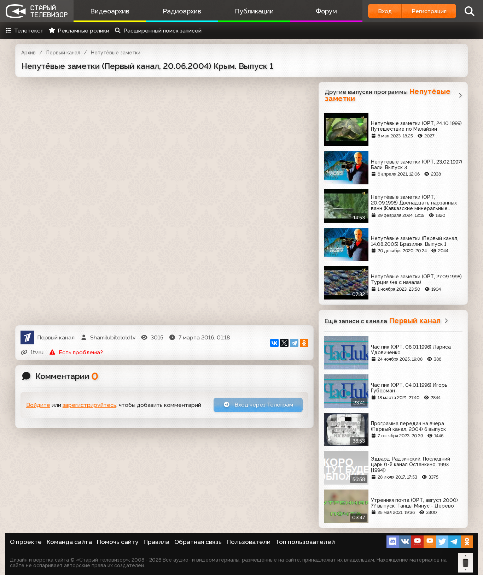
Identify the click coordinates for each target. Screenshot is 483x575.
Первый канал (63, 52)
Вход (385, 11)
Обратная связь (198, 541)
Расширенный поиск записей (162, 30)
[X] (284, 343)
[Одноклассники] (304, 343)
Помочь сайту (118, 541)
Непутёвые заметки (115, 52)
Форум (326, 11)
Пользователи (248, 541)
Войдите (38, 405)
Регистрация (429, 11)
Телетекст (28, 30)
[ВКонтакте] (274, 343)
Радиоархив (182, 11)
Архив (28, 52)
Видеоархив (109, 11)
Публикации (254, 11)
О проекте (26, 541)
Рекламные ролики (83, 30)
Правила (156, 541)
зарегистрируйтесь (89, 405)
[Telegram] (294, 343)
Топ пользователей (305, 541)
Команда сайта (69, 541)
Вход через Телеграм (263, 404)
